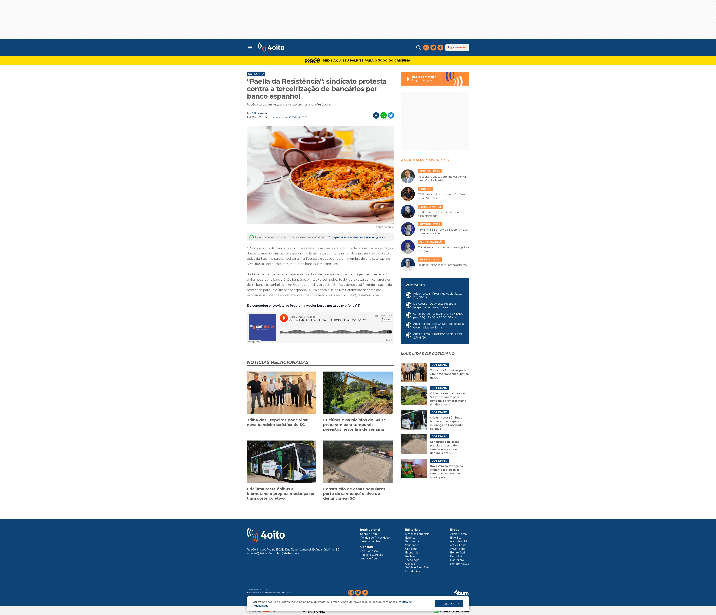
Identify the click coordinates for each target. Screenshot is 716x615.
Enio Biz (455, 537)
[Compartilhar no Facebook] (376, 115)
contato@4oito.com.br (286, 553)
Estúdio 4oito (414, 571)
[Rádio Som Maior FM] (457, 47)
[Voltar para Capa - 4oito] (287, 47)
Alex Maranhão (459, 541)
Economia (411, 552)
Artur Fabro (457, 548)
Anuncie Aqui (368, 558)
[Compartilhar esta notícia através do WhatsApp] (383, 115)
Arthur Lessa (458, 545)
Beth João (457, 556)
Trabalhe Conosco (371, 554)
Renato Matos (459, 563)
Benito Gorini (458, 552)
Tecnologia (412, 560)
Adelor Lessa (458, 534)
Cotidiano (256, 74)
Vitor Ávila (259, 113)
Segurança (412, 541)
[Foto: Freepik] (320, 175)
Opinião (410, 563)
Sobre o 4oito (369, 534)
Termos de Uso (370, 541)
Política (410, 556)
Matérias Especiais (417, 534)
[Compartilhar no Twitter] (391, 115)
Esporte (410, 537)
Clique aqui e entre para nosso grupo (357, 237)
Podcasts (415, 285)
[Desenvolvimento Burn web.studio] (461, 592)
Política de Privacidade (375, 537)
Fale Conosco (369, 551)
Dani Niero (457, 560)
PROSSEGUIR (449, 603)
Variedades (412, 545)
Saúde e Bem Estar (418, 567)
